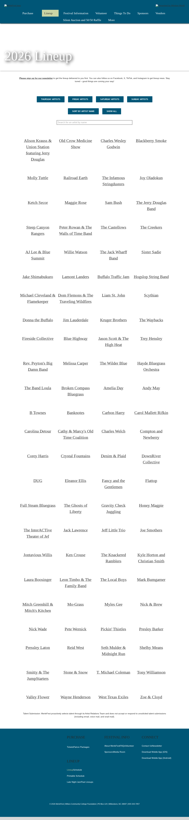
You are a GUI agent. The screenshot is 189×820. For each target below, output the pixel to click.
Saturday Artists (109, 99)
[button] (126, 20)
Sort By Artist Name (83, 111)
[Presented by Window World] (170, 5)
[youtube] (101, 810)
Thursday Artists (50, 99)
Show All (112, 111)
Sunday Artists (139, 99)
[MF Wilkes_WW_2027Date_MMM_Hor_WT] (12, 5)
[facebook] (88, 810)
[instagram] (93, 810)
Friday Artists (80, 99)
